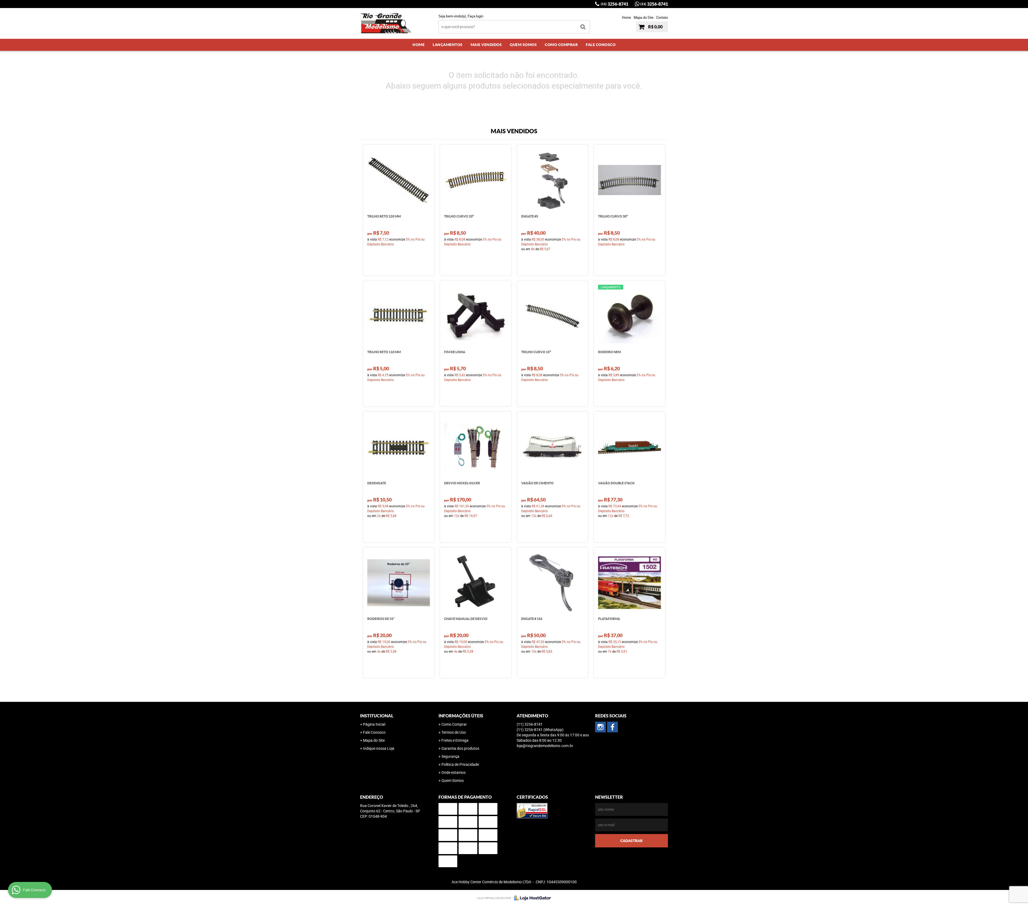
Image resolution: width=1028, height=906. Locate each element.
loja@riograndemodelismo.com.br (545, 745)
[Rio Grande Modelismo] (612, 727)
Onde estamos (453, 772)
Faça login (475, 16)
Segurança (450, 756)
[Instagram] (600, 727)
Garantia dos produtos (460, 748)
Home (626, 17)
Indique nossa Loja (378, 748)
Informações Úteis (461, 715)
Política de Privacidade (460, 764)
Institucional (376, 715)
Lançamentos (448, 45)
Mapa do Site (643, 17)
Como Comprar (561, 45)
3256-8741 (614, 4)
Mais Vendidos (486, 45)
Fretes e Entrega (454, 740)
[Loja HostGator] (531, 898)
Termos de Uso (453, 732)
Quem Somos (523, 45)
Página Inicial (374, 724)
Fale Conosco (600, 45)
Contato (662, 17)
